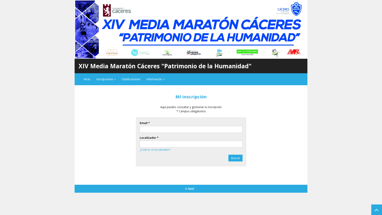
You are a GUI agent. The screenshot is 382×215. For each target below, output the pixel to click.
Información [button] (154, 79)
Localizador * (149, 138)
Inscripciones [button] (105, 79)
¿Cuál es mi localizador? (155, 149)
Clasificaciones (131, 79)
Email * (145, 123)
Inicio (87, 79)
